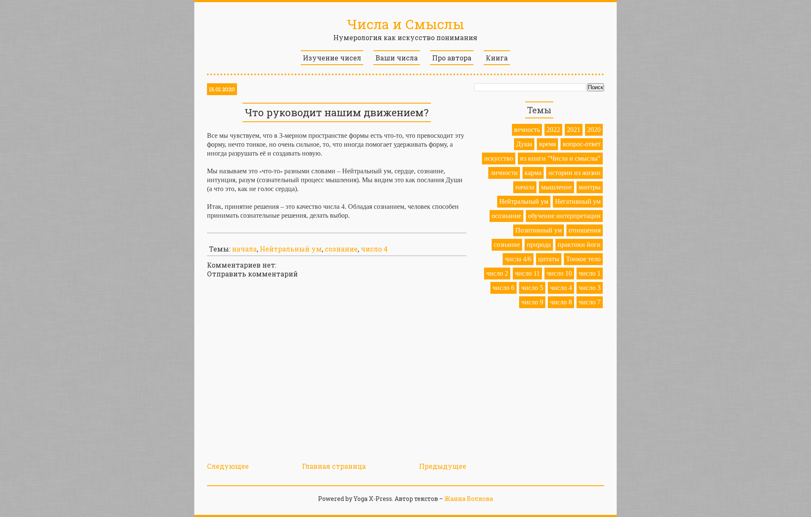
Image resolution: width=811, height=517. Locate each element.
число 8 (561, 302)
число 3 (590, 287)
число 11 (527, 273)
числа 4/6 (518, 259)
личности (504, 172)
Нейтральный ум (291, 248)
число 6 (503, 287)
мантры (590, 187)
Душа (524, 144)
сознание (341, 248)
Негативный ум (578, 201)
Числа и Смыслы (405, 24)
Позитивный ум (538, 230)
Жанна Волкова (468, 499)
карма (533, 172)
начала (244, 248)
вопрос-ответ (582, 144)
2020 (594, 129)
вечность (527, 129)
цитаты (548, 259)
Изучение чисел (332, 57)
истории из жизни (574, 172)
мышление (556, 187)
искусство (498, 158)
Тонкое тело (583, 259)
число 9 (532, 302)
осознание (506, 215)
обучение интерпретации (564, 215)
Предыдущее (442, 466)
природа (539, 244)
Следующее (228, 466)
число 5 (532, 287)
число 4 (374, 248)
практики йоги (579, 244)
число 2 (497, 273)
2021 (573, 129)
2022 (553, 129)
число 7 (590, 302)
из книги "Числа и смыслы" (560, 158)
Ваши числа (397, 57)
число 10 (559, 273)
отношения (585, 230)
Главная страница (334, 466)
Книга (497, 57)
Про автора (451, 57)
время (547, 144)
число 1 (590, 273)
